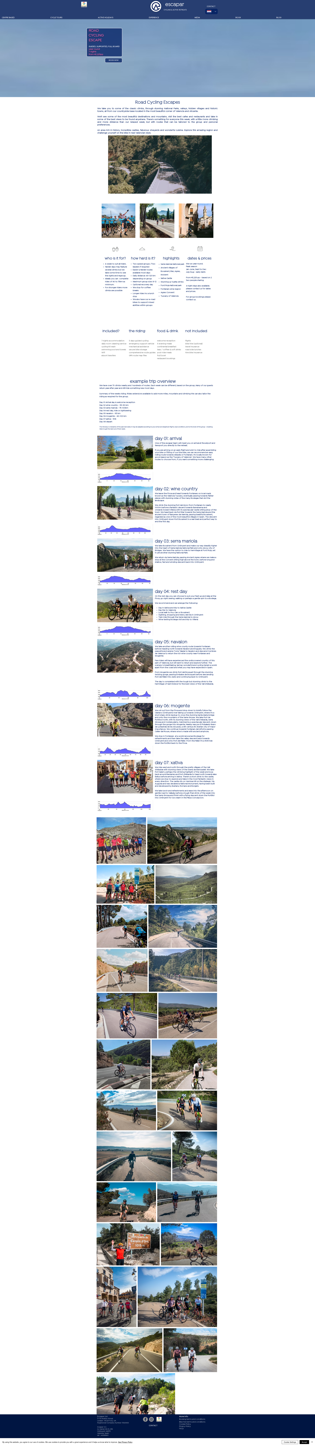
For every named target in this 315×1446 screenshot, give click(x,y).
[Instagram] (151, 1419)
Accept (304, 1442)
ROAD (94, 30)
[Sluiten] (312, 1442)
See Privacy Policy (125, 1442)
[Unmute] (115, 190)
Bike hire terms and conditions (192, 1422)
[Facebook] (145, 1419)
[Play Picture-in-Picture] (204, 190)
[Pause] (111, 190)
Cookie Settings (290, 1442)
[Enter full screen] (208, 190)
